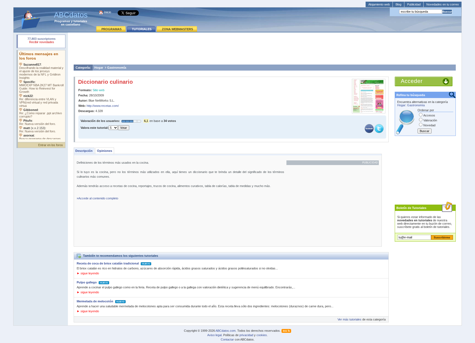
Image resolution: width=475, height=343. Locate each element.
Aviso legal (214, 335)
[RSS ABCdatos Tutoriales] (286, 330)
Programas (62, 21)
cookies (261, 335)
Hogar (98, 67)
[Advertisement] (265, 48)
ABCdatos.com (226, 330)
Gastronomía (116, 67)
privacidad (246, 335)
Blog (398, 4)
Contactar (227, 339)
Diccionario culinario (105, 82)
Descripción (84, 150)
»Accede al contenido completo (97, 198)
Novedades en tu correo (442, 4)
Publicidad (414, 4)
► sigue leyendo (88, 273)
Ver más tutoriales (349, 319)
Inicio (107, 12)
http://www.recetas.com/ (103, 105)
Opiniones (104, 150)
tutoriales (80, 21)
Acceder (412, 81)
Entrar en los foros (50, 145)
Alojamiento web (379, 4)
